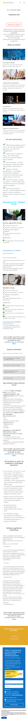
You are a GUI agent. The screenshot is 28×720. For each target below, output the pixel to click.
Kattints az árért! (14, 25)
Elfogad (4, 717)
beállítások (12, 714)
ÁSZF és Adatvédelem (17, 695)
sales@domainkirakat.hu (11, 342)
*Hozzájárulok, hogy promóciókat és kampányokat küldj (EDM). (14, 700)
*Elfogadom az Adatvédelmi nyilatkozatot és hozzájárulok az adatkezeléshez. (14, 693)
